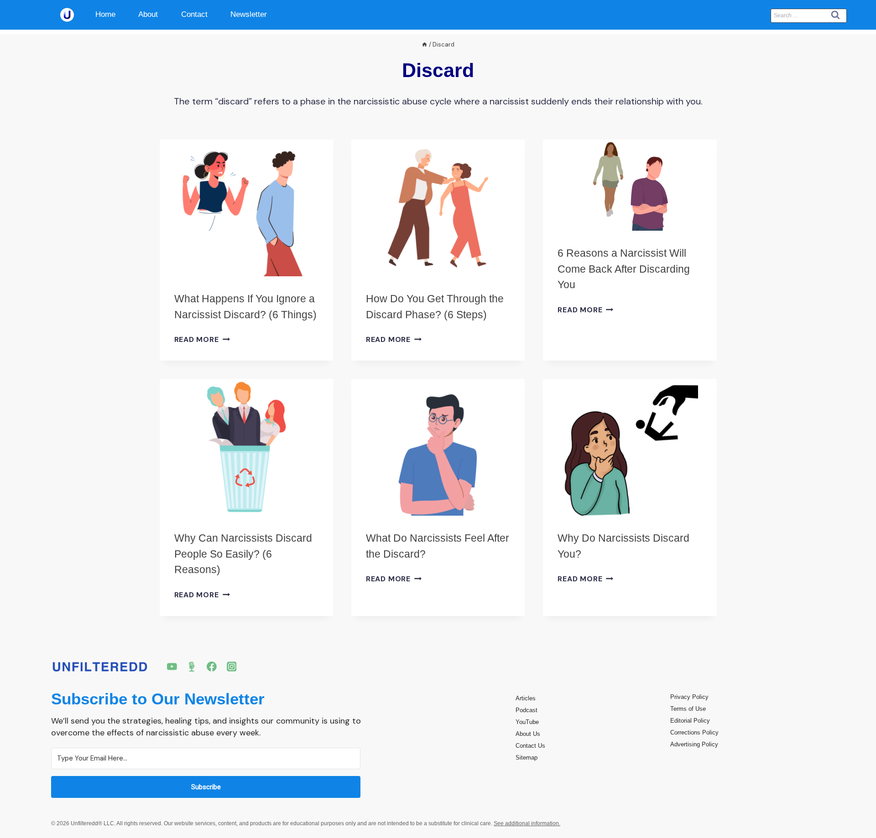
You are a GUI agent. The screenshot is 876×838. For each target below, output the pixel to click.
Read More (202, 339)
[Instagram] (232, 667)
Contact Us (530, 745)
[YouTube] (172, 667)
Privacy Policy (689, 696)
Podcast (526, 710)
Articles (526, 698)
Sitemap (526, 757)
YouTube (527, 722)
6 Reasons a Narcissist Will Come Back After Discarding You (624, 268)
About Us (528, 733)
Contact (194, 14)
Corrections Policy (694, 732)
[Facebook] (212, 667)
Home (105, 14)
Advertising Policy (694, 744)
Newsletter (248, 14)
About (148, 14)
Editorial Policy (690, 720)
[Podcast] (192, 667)
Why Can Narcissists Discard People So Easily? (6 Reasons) (243, 553)
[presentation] (246, 208)
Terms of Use (688, 708)
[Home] (425, 44)
